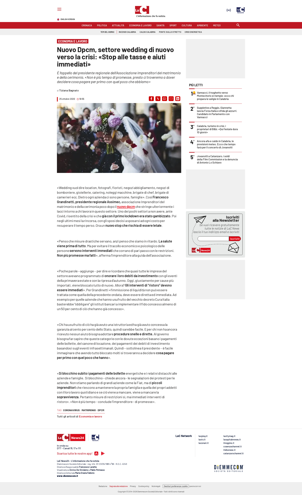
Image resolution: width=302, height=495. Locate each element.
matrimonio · (89, 410)
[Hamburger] (59, 9)
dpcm (101, 410)
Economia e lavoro (90, 416)
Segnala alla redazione (118, 486)
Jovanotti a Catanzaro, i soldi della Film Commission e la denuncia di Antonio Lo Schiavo (217, 159)
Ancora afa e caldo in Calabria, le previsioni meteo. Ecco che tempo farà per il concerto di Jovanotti (216, 144)
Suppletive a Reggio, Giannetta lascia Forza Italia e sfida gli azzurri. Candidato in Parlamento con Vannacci (217, 112)
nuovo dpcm (126, 206)
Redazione (103, 486)
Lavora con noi (195, 486)
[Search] (238, 25)
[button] (151, 98)
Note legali (156, 486)
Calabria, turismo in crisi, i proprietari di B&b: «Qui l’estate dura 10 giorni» (217, 129)
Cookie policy (143, 486)
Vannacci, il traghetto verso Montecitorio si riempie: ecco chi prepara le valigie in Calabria (215, 95)
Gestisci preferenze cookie (176, 486)
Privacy (133, 486)
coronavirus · (72, 410)
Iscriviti (235, 238)
